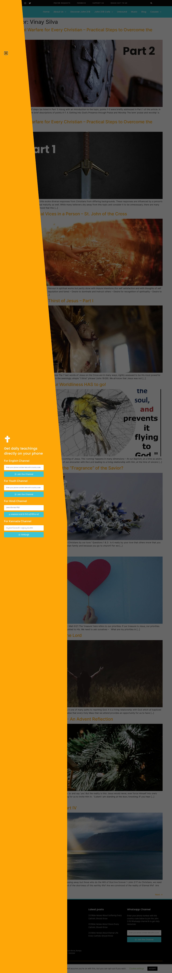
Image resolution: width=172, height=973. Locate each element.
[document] (86, 486)
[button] (6, 53)
